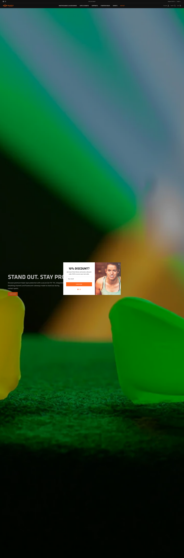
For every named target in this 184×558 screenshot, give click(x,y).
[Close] (119, 264)
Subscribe (79, 284)
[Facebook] (78, 289)
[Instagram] (80, 289)
